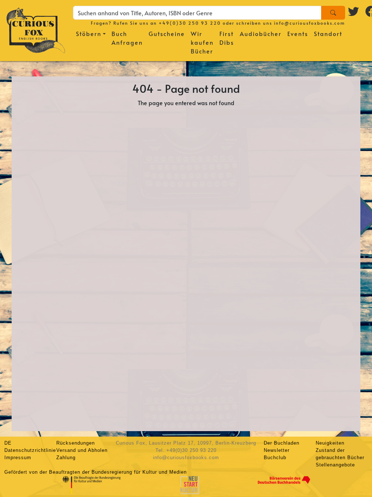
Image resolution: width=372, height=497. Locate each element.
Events (297, 33)
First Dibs (226, 37)
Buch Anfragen (127, 37)
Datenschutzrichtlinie (30, 450)
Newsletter (277, 450)
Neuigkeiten (330, 443)
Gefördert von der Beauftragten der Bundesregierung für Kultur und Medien (95, 472)
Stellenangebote (335, 465)
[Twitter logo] (354, 11)
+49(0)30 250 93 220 (190, 23)
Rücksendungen (75, 443)
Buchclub (275, 457)
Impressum (17, 457)
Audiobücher (261, 33)
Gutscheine (167, 33)
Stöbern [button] (88, 33)
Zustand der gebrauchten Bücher (340, 454)
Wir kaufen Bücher (202, 42)
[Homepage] (35, 29)
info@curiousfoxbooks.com (309, 23)
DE (8, 443)
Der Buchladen (281, 443)
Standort (328, 33)
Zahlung (66, 457)
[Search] (333, 13)
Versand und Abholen (82, 450)
